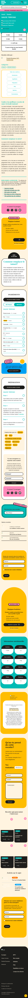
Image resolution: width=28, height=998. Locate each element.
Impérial (19, 304)
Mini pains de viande (10, 192)
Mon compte (16, 958)
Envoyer (10, 802)
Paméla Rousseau (5, 961)
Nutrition (15, 90)
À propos (3, 954)
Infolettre (15, 961)
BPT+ (14, 954)
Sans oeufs (8, 444)
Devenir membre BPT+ (14, 370)
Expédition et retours (18, 968)
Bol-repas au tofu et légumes (12, 194)
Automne (20, 432)
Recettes (9, 14)
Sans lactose (16, 441)
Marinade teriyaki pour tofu (12, 190)
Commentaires (14, 94)
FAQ (15, 86)
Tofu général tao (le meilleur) (12, 196)
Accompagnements (14, 537)
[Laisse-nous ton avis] (25, 995)
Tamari (5, 320)
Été (6, 435)
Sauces (15, 444)
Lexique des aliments (18, 971)
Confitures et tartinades (15, 526)
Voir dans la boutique (19, 243)
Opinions (18, 884)
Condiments (5, 831)
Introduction (14, 75)
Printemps (7, 441)
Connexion (16, 2)
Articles (15, 877)
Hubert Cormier (5, 958)
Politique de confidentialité (7, 983)
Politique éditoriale (5, 986)
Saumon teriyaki (9, 188)
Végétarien (8, 448)
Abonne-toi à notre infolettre (13, 569)
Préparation (14, 82)
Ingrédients (14, 79)
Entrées (17, 831)
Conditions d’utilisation (6, 988)
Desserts (12, 532)
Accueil (3, 14)
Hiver (10, 435)
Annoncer (3, 964)
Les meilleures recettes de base (13, 438)
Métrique (9, 304)
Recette (3, 833)
